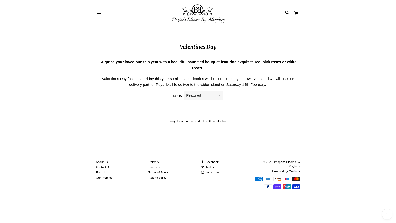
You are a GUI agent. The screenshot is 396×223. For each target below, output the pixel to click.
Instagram (212, 172)
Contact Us (103, 167)
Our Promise (104, 177)
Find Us (101, 172)
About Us (102, 162)
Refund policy (157, 177)
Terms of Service (159, 172)
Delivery (153, 162)
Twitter (209, 167)
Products (154, 167)
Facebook (212, 162)
